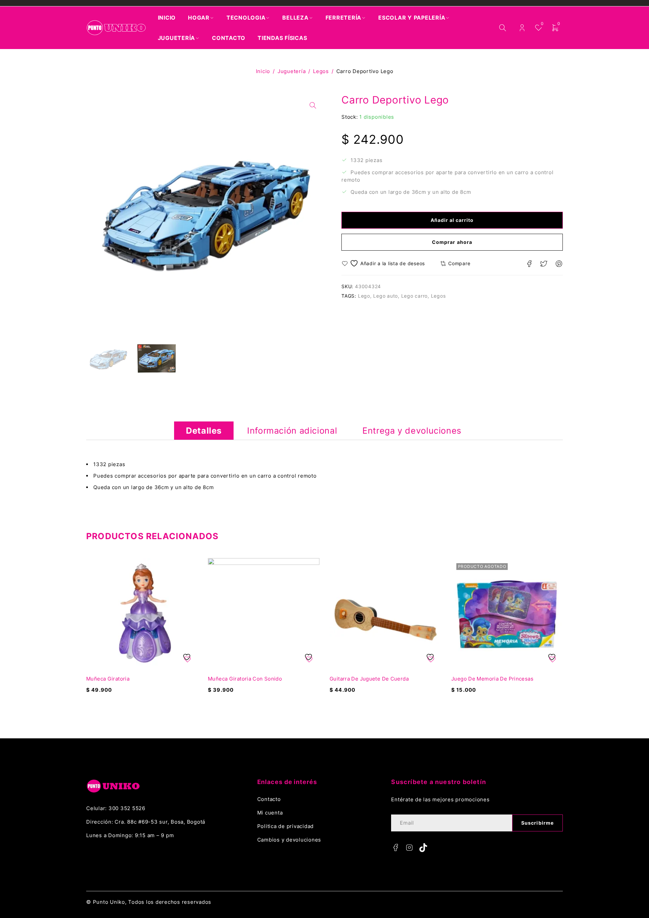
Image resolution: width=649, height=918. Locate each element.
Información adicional (292, 431)
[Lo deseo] (384, 263)
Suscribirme (537, 823)
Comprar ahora (452, 242)
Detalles (204, 431)
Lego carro (414, 296)
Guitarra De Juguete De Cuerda (369, 678)
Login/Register (522, 28)
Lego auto (385, 296)
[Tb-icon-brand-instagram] (409, 847)
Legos (321, 71)
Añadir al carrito (452, 220)
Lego (364, 296)
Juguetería (292, 71)
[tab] (204, 430)
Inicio (263, 71)
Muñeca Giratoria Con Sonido (245, 678)
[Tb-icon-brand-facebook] (395, 847)
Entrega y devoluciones (411, 431)
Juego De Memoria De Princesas (492, 678)
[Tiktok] (423, 847)
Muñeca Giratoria (107, 678)
